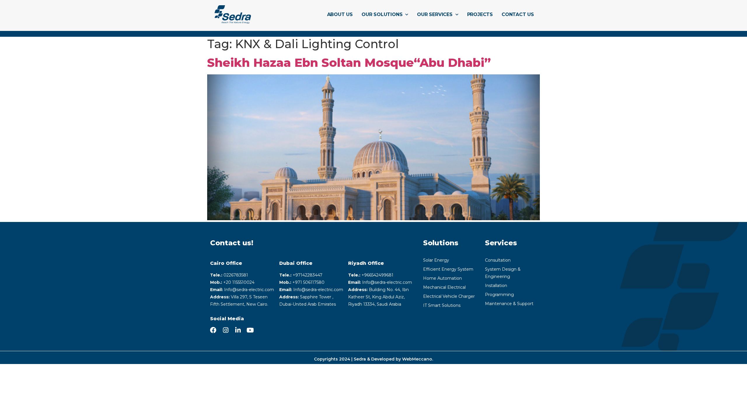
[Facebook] (213, 330)
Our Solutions (382, 14)
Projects (480, 14)
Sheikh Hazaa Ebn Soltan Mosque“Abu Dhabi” (349, 62)
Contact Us (518, 14)
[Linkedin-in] (238, 330)
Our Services (435, 14)
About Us (340, 14)
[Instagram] (225, 330)
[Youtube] (250, 330)
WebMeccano (417, 359)
